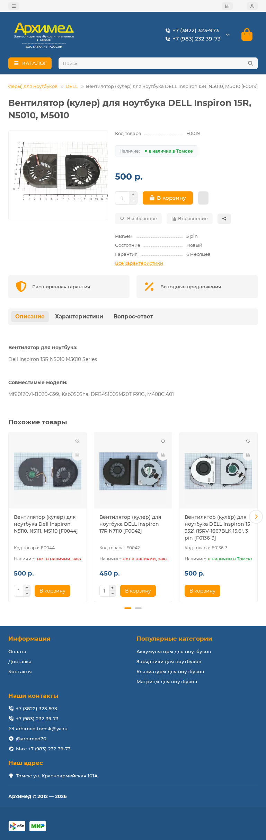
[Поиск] (250, 63)
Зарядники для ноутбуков (168, 661)
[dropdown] (13, 6)
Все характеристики (139, 263)
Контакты (20, 671)
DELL (71, 86)
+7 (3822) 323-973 (195, 30)
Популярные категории (174, 638)
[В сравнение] (77, 455)
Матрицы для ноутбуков (166, 681)
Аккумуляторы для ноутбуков (173, 651)
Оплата (17, 651)
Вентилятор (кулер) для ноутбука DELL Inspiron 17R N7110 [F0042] (130, 524)
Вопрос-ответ (133, 316)
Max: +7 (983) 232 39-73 (43, 748)
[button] (10, 517)
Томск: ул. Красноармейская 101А (57, 775)
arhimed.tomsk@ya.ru (42, 728)
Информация (29, 638)
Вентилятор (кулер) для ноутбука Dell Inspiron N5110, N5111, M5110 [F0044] (46, 524)
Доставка (20, 661)
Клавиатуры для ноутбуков (170, 671)
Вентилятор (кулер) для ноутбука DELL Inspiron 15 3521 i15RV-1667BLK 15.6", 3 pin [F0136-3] (217, 527)
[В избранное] (77, 441)
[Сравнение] (227, 6)
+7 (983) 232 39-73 (196, 38)
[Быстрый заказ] (203, 198)
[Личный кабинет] (252, 6)
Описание (30, 316)
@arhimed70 (31, 738)
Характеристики (79, 316)
